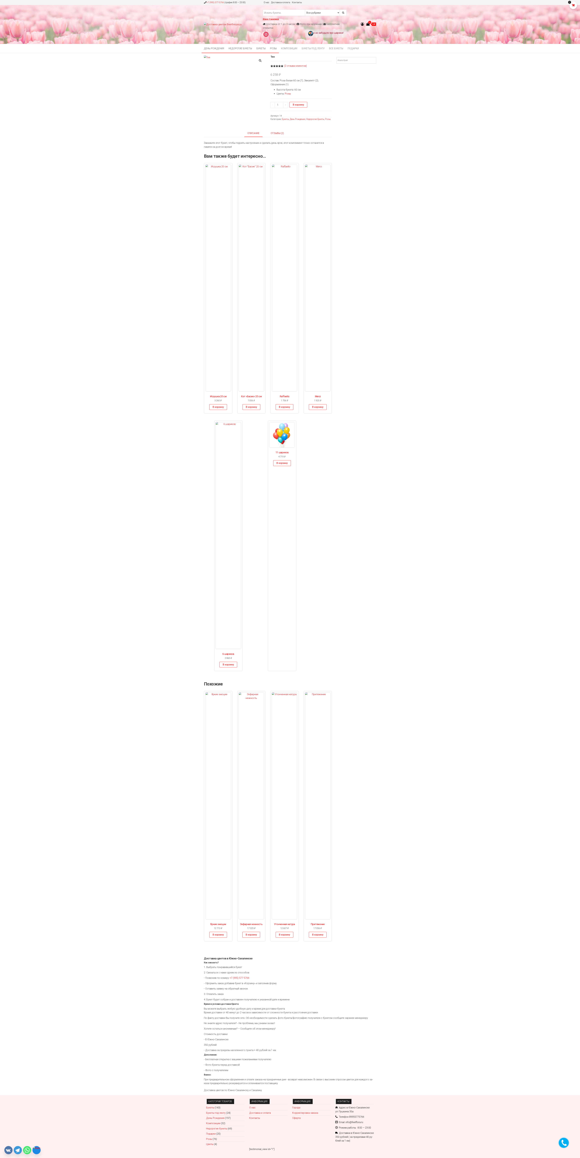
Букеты (261, 48)
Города (296, 1107)
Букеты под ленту (313, 48)
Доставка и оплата (280, 2)
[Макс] (36, 1150)
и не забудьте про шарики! (328, 32)
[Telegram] (18, 1150)
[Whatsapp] (27, 1150)
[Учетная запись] (362, 24)
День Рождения (214, 48)
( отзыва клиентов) (295, 65)
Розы (273, 48)
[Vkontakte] (8, 1150)
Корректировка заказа (305, 1112)
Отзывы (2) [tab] (277, 133)
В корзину (298, 104)
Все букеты (336, 48)
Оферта (296, 1118)
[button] (260, 60)
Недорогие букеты (240, 48)
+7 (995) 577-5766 (215, 2)
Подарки (353, 48)
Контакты (297, 2)
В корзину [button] (218, 407)
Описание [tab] (253, 133)
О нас (266, 2)
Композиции (289, 48)
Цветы (209, 1144)
